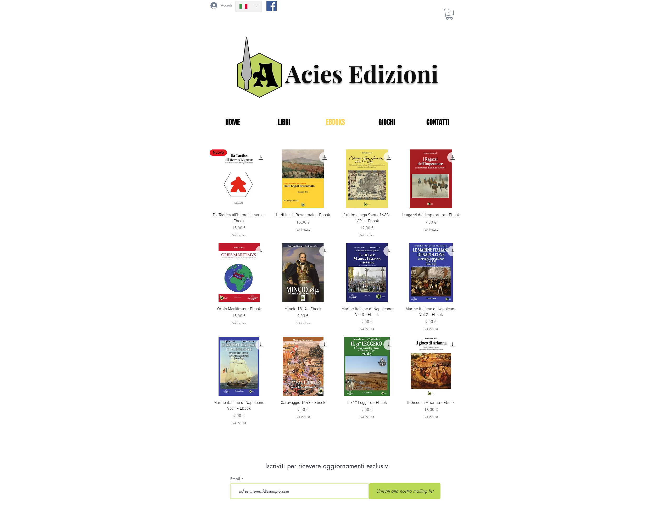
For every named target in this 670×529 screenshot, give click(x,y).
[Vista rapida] (303, 178)
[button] (449, 14)
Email (235, 479)
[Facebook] (271, 6)
